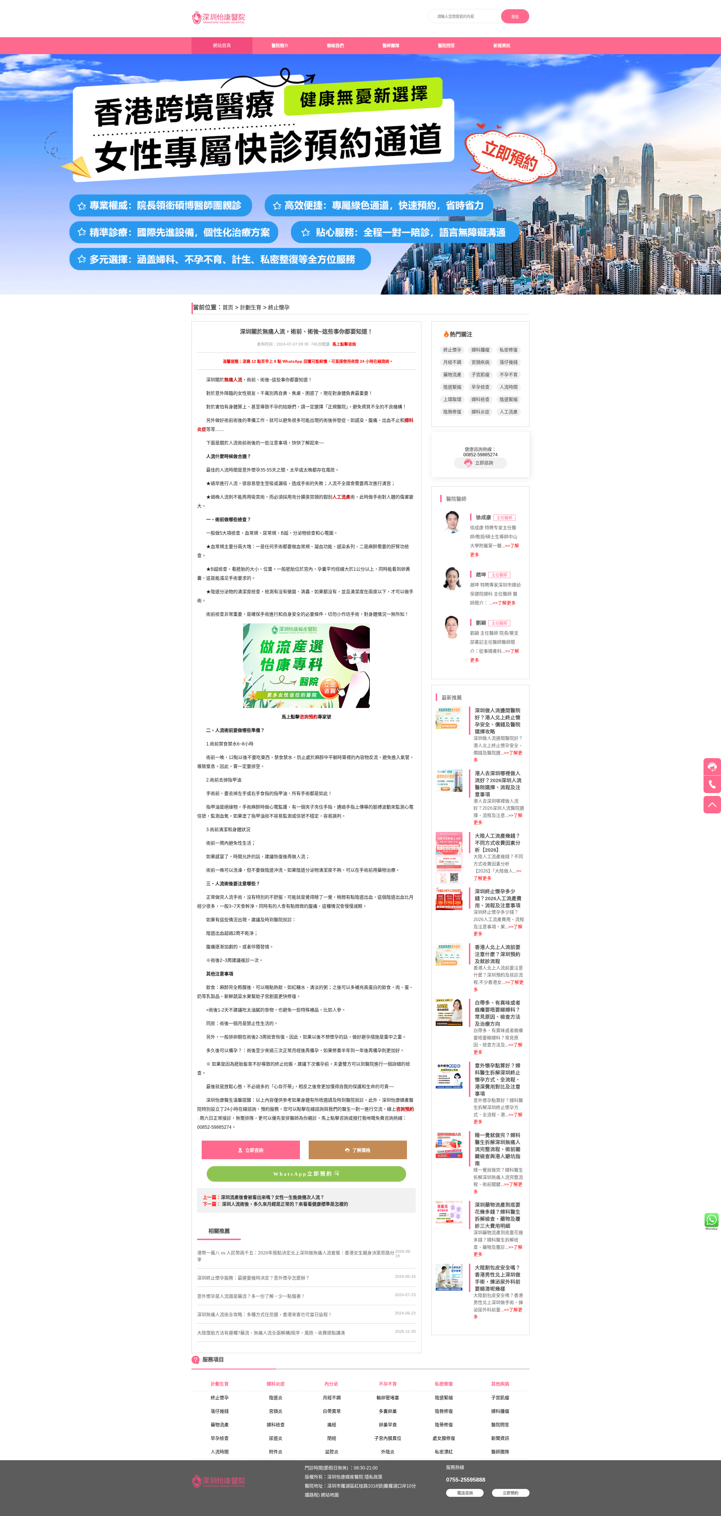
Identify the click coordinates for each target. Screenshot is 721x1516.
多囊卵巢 (388, 1411)
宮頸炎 (275, 1411)
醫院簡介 (280, 45)
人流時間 (509, 387)
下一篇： (212, 1204)
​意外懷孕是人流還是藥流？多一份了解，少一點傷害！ (251, 1296)
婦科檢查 (480, 399)
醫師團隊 (390, 45)
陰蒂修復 (444, 1424)
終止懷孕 (279, 308)
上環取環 (452, 399)
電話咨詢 (465, 1493)
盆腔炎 (332, 1451)
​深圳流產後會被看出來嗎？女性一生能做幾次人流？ (272, 1197)
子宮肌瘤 (480, 374)
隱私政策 (373, 1477)
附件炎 (275, 1451)
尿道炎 (275, 1438)
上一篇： (212, 1197)
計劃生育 (250, 308)
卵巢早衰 (388, 1424)
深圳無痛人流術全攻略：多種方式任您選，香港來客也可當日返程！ (264, 1314)
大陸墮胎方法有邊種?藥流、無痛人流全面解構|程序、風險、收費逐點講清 (271, 1333)
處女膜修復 (444, 1438)
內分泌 (331, 1384)
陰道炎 (275, 1397)
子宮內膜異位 (387, 1438)
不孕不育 (509, 374)
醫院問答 (446, 45)
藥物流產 (452, 374)
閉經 (331, 1438)
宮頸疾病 (480, 362)
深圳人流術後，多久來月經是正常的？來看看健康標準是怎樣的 (285, 1204)
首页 (227, 308)
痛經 (331, 1424)
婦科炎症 (480, 412)
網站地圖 (330, 1495)
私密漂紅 (444, 1451)
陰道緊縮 (452, 387)
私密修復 (509, 350)
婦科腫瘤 (480, 350)
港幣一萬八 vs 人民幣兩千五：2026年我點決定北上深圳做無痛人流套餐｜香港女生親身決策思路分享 (295, 1256)
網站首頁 (222, 45)
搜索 (515, 17)
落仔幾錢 (509, 362)
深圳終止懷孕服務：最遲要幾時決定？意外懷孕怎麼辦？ (253, 1278)
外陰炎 (388, 1451)
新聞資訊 (501, 45)
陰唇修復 (452, 412)
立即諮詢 (484, 463)
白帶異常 (332, 1411)
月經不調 (452, 362)
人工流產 (509, 412)
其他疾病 (500, 1384)
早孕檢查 (480, 387)
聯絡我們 (335, 45)
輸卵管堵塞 (388, 1397)
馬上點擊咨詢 (344, 344)
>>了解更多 (504, 603)
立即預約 (511, 1493)
